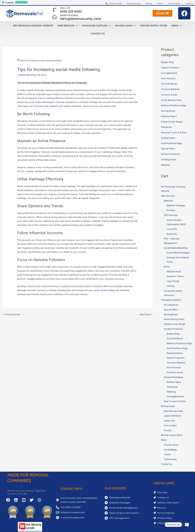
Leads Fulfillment (172, 415)
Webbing (165, 165)
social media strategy (104, 290)
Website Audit (174, 271)
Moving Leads (123, 25)
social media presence (63, 152)
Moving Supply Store (153, 25)
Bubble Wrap (167, 62)
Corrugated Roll (169, 73)
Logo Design (173, 281)
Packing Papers (169, 116)
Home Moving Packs (171, 100)
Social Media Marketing (175, 248)
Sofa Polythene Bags (171, 143)
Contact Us (98, 33)
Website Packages (176, 205)
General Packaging (173, 377)
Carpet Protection (170, 67)
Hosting (171, 286)
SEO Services (171, 215)
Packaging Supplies (94, 25)
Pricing (167, 430)
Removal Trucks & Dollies (174, 132)
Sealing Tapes (168, 138)
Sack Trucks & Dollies (175, 401)
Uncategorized (168, 159)
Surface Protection (170, 154)
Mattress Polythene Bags (173, 105)
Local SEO (172, 229)
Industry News (171, 444)
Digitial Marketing (27, 75)
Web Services (66, 25)
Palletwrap (166, 127)
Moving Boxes (168, 110)
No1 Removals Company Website (33, 25)
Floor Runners (168, 78)
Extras (167, 266)
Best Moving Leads (173, 411)
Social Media (170, 449)
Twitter (167, 454)
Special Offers (168, 148)
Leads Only (169, 420)
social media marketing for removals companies (52, 102)
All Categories (171, 304)
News (174, 25)
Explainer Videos (175, 276)
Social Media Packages (178, 252)
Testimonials (170, 459)
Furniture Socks (169, 94)
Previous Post (11, 314)
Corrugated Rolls (175, 396)
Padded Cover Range (171, 121)
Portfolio (171, 210)
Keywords (172, 234)
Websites (168, 200)
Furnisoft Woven (169, 83)
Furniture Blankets (170, 89)
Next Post (146, 314)
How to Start (170, 425)
